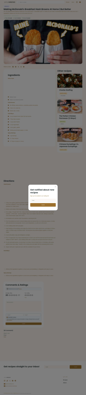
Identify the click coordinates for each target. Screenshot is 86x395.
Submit (43, 204)
